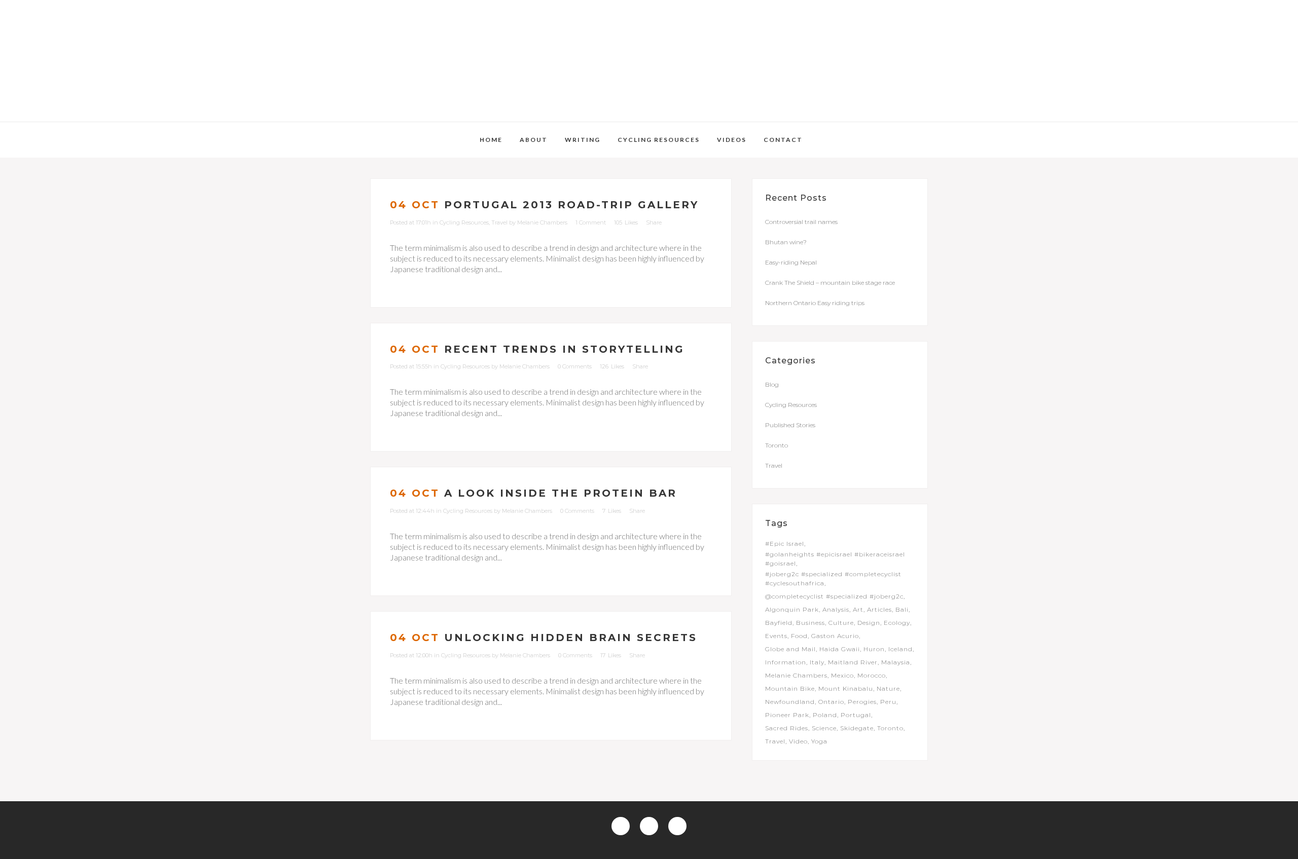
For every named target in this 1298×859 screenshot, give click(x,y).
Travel (499, 222)
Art (858, 609)
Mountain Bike (790, 688)
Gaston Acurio (835, 636)
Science (824, 728)
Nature (888, 688)
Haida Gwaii (839, 649)
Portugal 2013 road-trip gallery (571, 205)
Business (810, 622)
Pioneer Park (787, 715)
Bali (902, 609)
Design (868, 622)
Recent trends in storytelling (564, 349)
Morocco (871, 675)
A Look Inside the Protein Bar (560, 493)
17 (610, 655)
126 (612, 366)
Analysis (835, 609)
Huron (874, 649)
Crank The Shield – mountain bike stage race (830, 282)
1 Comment (590, 222)
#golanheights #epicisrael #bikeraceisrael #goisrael (835, 558)
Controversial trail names (801, 222)
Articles (879, 609)
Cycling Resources (464, 222)
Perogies (862, 701)
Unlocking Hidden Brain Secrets (570, 637)
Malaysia (895, 662)
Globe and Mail (790, 649)
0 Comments (575, 366)
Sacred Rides (786, 728)
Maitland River (853, 662)
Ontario (831, 701)
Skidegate (857, 728)
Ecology (897, 622)
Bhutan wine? (786, 242)
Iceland (900, 649)
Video (798, 741)
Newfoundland (790, 701)
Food (799, 636)
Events (776, 636)
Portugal (856, 715)
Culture (841, 622)
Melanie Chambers (542, 222)
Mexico (842, 675)
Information (785, 662)
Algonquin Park (792, 609)
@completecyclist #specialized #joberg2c (834, 596)
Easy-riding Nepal (791, 262)
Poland (825, 715)
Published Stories (790, 425)
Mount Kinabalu (845, 688)
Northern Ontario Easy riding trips (814, 303)
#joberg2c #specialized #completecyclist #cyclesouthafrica (833, 578)
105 (626, 222)
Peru (888, 701)
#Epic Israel (784, 543)
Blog (772, 384)
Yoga (819, 741)
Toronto (776, 445)
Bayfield (778, 622)
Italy (817, 662)
